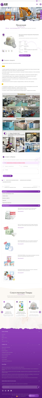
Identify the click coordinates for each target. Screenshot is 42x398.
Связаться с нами (4, 341)
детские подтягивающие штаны (15, 28)
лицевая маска (5, 196)
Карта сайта (16, 395)
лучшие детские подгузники (6, 347)
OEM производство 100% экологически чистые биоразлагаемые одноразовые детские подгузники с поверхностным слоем (27, 209)
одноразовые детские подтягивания (25, 180)
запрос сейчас (24, 55)
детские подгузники (5, 350)
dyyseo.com (38, 394)
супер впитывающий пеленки (6, 354)
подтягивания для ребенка (7, 182)
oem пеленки (4, 349)
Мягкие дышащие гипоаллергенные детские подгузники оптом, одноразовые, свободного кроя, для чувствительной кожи (19, 377)
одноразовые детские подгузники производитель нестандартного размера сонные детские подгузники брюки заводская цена (8, 312)
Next (40, 312)
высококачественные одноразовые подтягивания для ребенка (15, 162)
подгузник (4, 200)
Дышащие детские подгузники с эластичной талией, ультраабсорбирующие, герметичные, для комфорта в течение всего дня (20, 374)
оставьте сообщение (33, 396)
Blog (12, 395)
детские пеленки (4, 357)
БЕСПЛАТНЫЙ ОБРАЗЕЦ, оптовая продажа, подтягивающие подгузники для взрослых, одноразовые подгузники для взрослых (28, 256)
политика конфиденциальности (25, 395)
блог (2, 339)
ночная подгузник (4, 359)
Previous (2, 312)
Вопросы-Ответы (4, 337)
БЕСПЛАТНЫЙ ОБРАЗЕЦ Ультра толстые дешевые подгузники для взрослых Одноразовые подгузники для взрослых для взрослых (28, 241)
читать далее (20, 211)
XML (19, 395)
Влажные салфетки (6, 198)
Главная (8, 28)
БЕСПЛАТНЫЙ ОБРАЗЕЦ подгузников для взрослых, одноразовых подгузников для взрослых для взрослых (27, 270)
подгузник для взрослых (7, 202)
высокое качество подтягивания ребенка (12, 180)
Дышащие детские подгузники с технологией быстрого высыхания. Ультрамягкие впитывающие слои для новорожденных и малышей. (20, 369)
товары (3, 336)
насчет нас (3, 334)
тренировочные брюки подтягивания (7, 352)
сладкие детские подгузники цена (7, 361)
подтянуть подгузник (5, 355)
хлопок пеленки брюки (21, 312)
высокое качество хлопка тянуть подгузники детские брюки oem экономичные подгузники (34, 312)
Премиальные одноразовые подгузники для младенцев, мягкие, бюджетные (13, 367)
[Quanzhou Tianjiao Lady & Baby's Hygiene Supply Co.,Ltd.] (4, 4)
